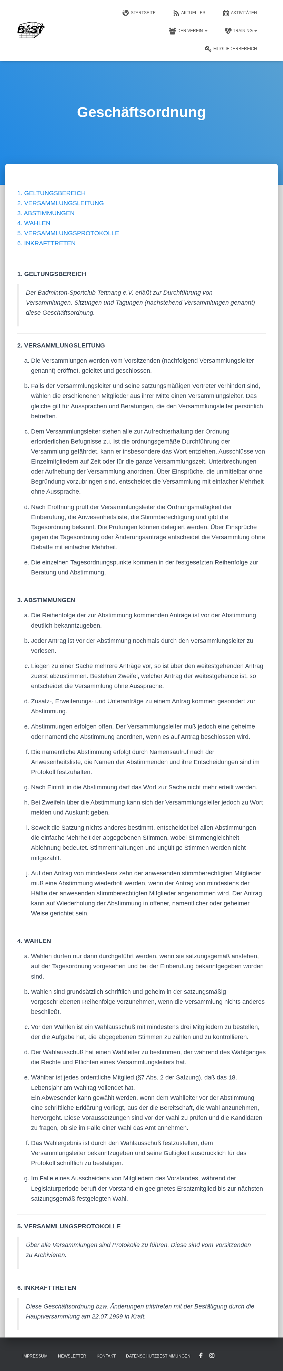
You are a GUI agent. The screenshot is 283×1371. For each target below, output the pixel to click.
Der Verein (190, 30)
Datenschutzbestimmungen (158, 1356)
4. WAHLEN (33, 223)
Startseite (143, 12)
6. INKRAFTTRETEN (46, 243)
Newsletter (72, 1356)
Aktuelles (193, 12)
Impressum (35, 1356)
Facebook (201, 1356)
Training (243, 30)
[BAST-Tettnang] (31, 30)
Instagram (212, 1356)
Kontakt (106, 1356)
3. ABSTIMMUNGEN (46, 213)
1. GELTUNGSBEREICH (51, 193)
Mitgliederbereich (235, 48)
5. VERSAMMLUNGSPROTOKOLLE (68, 233)
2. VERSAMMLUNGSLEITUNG (60, 203)
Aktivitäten (244, 12)
